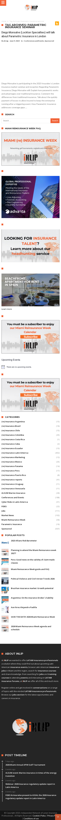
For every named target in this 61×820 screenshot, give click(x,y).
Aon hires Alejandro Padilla (24, 607)
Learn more (6, 309)
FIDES (4, 506)
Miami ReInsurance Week (13, 519)
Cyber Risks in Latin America (14, 502)
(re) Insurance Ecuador (12, 448)
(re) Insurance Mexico (11, 461)
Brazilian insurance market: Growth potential (32, 588)
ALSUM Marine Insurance (13, 493)
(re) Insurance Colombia (12, 435)
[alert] (30, 367)
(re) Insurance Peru (10, 470)
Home (3, 21)
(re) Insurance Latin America (14, 452)
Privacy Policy (53, 815)
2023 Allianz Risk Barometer (24, 540)
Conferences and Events (34, 41)
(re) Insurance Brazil (11, 426)
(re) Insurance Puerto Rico (13, 475)
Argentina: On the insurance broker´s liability (32, 597)
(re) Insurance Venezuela (13, 488)
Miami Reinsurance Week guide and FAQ (30, 569)
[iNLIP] (31, 4)
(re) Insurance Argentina (13, 421)
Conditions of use (31, 818)
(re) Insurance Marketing (13, 457)
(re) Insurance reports (11, 479)
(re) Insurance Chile (10, 430)
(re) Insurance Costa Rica (13, 439)
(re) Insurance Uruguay (12, 484)
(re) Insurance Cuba (10, 444)
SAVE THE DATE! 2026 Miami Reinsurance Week (33, 616)
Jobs (3, 511)
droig (6, 41)
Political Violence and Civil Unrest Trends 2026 (32, 578)
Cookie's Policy (39, 815)
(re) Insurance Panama (12, 466)
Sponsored (49, 41)
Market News (7, 515)
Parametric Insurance (11, 524)
